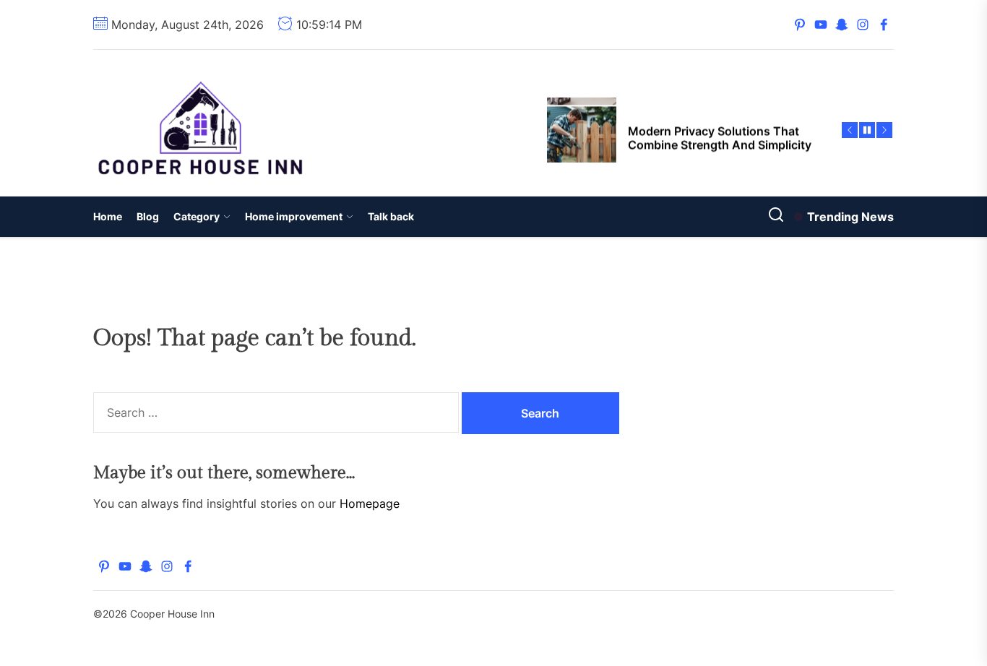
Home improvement (293, 216)
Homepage (370, 503)
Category (196, 216)
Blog (148, 216)
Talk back (391, 216)
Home (107, 216)
